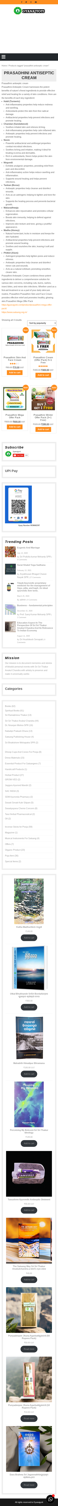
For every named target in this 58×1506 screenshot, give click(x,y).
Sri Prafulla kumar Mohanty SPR (35, 557)
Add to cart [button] (14, 372)
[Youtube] (36, 2)
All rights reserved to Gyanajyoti (29, 1502)
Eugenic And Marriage (28, 548)
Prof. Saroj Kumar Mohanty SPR (35, 614)
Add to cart (29, 938)
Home (4, 66)
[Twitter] (26, 2)
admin (23, 600)
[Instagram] (31, 2)
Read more (29, 1349)
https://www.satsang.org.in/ (14, 312)
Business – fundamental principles (35, 605)
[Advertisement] (29, 37)
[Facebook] (21, 2)
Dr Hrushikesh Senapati (31, 639)
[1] (50, 1499)
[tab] (3, 57)
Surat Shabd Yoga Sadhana (31, 565)
